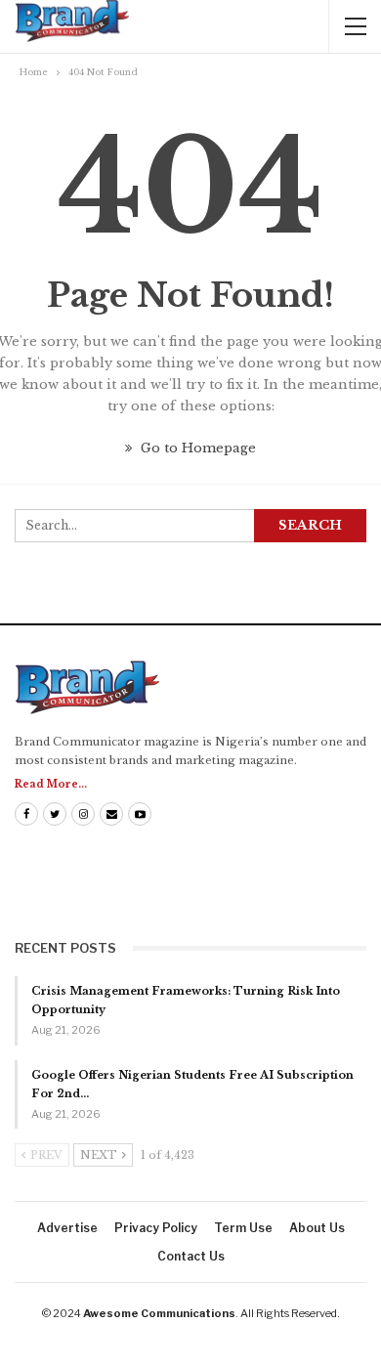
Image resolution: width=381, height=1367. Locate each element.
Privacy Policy (155, 1227)
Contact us (191, 1256)
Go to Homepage (196, 448)
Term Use (243, 1227)
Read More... (51, 784)
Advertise (67, 1227)
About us (317, 1227)
